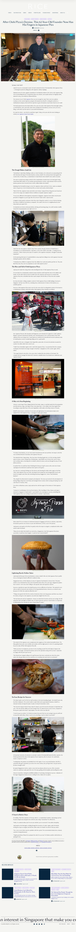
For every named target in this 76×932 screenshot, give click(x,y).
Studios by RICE (46, 12)
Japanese (28, 99)
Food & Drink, (27, 848)
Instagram (28, 840)
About (68, 924)
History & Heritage (64, 887)
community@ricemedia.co (46, 842)
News (53, 871)
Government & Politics (19, 869)
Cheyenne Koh (56, 881)
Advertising (55, 12)
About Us (62, 12)
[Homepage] (38, 7)
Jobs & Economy (28, 869)
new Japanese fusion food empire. (25, 114)
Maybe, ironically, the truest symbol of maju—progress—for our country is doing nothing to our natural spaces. (62, 878)
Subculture (32, 887)
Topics (9, 12)
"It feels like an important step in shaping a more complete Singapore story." (62, 898)
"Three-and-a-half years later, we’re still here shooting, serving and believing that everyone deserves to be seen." (25, 896)
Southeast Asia (17, 12)
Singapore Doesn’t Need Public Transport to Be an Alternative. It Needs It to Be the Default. (25, 875)
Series (24, 12)
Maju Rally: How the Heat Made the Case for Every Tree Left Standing (61, 874)
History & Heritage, (35, 848)
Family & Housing (18, 887)
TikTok (32, 840)
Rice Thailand (62, 924)
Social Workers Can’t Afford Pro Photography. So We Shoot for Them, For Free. (24, 891)
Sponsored (17, 871)
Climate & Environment (56, 869)
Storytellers (37, 12)
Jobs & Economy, (44, 848)
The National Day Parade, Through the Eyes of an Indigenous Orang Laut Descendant (62, 893)
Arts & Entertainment (56, 887)
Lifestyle (50, 848)
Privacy (73, 924)
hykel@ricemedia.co (35, 842)
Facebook (35, 840)
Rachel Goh (19, 899)
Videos (30, 12)
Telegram (41, 840)
